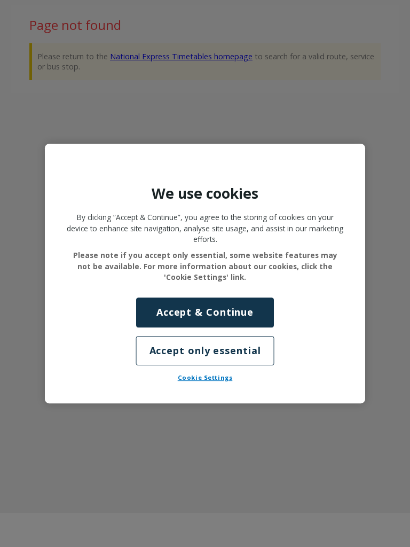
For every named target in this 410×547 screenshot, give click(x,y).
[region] (205, 273)
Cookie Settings (205, 377)
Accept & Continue (205, 312)
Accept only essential (205, 350)
